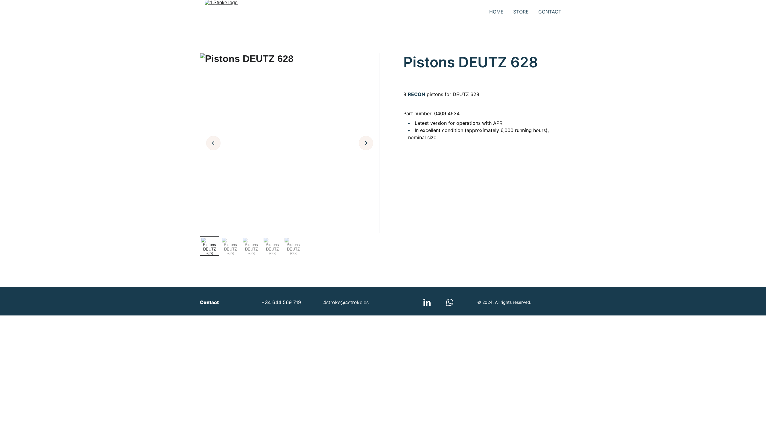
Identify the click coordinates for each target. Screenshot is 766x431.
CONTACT (549, 12)
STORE (521, 12)
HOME (496, 12)
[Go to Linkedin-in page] (427, 302)
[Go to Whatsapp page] (449, 302)
